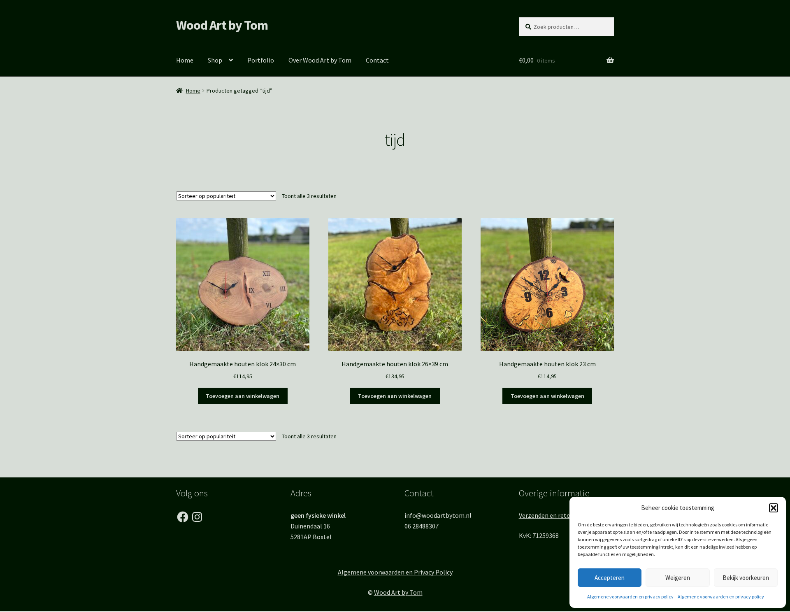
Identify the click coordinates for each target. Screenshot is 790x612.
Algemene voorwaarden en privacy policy (630, 596)
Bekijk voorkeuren (746, 578)
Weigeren (677, 578)
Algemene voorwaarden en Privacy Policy (395, 572)
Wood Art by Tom (222, 25)
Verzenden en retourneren (555, 515)
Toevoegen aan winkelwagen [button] (242, 396)
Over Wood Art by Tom (319, 60)
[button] (773, 508)
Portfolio (260, 60)
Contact (377, 60)
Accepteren (610, 578)
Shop (215, 60)
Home (184, 60)
